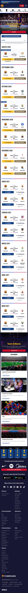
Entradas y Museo (5, 533)
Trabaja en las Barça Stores (19, 538)
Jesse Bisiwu (17, 522)
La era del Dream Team (5, 559)
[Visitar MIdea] (21, 466)
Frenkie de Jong (5, 520)
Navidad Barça (4, 545)
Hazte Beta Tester (5, 542)
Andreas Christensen (17, 499)
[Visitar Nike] (4, 466)
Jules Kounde (17, 503)
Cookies (20, 582)
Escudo (16, 533)
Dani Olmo (4, 522)
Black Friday (4, 543)
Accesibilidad (4, 584)
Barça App (4, 535)
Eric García (17, 505)
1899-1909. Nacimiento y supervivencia (4, 567)
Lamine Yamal (17, 513)
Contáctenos (10, 584)
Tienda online (4, 537)
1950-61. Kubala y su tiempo (5, 563)
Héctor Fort (17, 506)
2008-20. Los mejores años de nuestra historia (5, 555)
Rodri (3, 525)
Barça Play (4, 532)
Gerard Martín (17, 502)
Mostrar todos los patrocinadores (14, 469)
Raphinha (17, 515)
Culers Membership (5, 530)
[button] (27, 23)
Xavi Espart (17, 497)
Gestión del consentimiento (7, 586)
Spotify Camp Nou (18, 530)
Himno (16, 535)
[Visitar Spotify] (11, 466)
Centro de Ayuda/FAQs (4, 539)
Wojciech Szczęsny (5, 493)
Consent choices (16, 586)
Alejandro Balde (18, 493)
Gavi (2, 513)
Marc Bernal (4, 523)
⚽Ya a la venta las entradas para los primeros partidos (10, 2)
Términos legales (5, 582)
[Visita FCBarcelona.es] (2, 6)
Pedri (3, 515)
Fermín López (4, 517)
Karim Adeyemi (18, 520)
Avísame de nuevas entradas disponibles (12, 36)
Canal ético (17, 532)
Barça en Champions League (5, 571)
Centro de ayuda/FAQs (18, 584)
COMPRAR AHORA (14, 350)
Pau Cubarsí (17, 495)
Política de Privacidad (13, 582)
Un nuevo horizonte (4, 551)
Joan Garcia (4, 495)
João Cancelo (17, 508)
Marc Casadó (4, 518)
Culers (21, 5)
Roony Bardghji (18, 517)
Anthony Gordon (18, 518)
